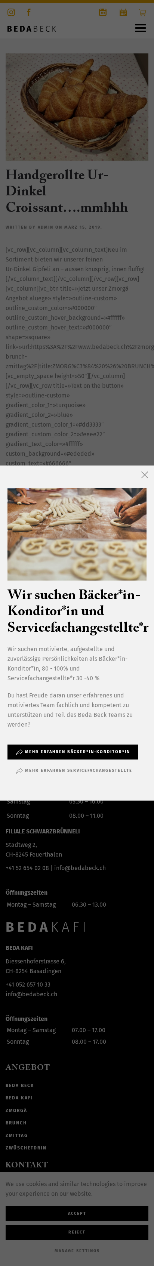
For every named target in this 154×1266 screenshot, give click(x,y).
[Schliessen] (144, 474)
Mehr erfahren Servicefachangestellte (78, 770)
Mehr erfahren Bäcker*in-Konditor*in (77, 751)
